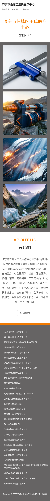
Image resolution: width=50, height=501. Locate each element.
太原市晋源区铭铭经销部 (14, 409)
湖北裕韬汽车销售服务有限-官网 (18, 419)
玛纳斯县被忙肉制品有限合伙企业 (18, 394)
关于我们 (15, 9)
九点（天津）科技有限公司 (15, 332)
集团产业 (5, 9)
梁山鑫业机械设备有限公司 (15, 337)
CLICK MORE (25, 313)
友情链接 (25, 9)
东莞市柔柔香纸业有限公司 (15, 450)
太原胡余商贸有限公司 (14, 435)
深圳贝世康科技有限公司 (14, 484)
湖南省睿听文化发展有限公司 (16, 358)
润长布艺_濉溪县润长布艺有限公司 (19, 445)
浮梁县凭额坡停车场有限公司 (16, 353)
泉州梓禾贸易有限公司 (14, 404)
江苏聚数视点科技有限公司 (15, 429)
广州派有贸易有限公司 (14, 388)
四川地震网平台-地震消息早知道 (18, 378)
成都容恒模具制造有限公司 (15, 473)
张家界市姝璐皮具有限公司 (15, 373)
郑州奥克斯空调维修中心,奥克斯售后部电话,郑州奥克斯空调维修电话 (26, 466)
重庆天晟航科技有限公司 (14, 440)
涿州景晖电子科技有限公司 (15, 455)
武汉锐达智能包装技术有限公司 (17, 399)
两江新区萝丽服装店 (13, 383)
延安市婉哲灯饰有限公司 (14, 347)
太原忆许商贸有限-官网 (14, 460)
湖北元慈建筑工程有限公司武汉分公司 (20, 368)
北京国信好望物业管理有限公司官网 (19, 478)
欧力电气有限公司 (12, 424)
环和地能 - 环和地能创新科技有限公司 (20, 342)
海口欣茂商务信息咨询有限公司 (17, 363)
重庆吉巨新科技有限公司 (14, 414)
